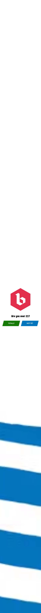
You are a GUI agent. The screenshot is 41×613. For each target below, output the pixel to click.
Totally (11, 323)
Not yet (30, 323)
